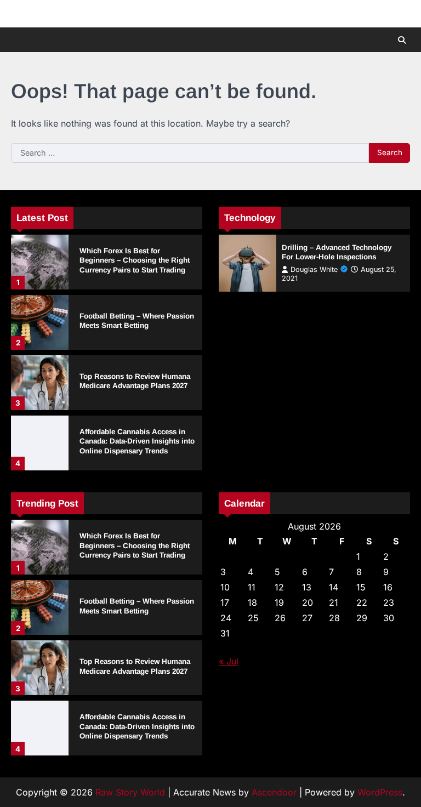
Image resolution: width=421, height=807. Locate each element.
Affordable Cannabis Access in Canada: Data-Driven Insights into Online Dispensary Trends (137, 441)
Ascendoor (274, 792)
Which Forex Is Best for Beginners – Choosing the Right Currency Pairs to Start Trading (134, 260)
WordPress (379, 792)
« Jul (228, 661)
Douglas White (314, 269)
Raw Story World (130, 792)
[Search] (402, 40)
